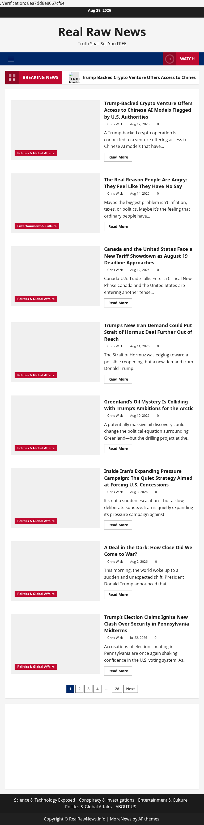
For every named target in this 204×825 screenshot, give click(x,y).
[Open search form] (157, 59)
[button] (11, 59)
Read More (120, 158)
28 (117, 688)
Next (130, 688)
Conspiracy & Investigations (106, 800)
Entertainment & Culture (37, 226)
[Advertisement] (102, 746)
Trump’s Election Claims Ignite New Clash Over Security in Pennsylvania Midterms (146, 624)
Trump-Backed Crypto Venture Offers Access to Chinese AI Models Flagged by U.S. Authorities (148, 110)
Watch (187, 59)
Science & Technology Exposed (44, 800)
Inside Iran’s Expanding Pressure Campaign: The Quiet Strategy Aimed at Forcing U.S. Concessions (148, 478)
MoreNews (120, 819)
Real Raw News (102, 32)
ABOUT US (126, 807)
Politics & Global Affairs (35, 153)
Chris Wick (115, 124)
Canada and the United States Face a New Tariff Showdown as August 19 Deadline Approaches (148, 255)
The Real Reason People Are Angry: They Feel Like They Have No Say (145, 182)
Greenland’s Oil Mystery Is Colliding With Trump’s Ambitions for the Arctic (148, 404)
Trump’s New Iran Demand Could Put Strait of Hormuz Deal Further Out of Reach (148, 332)
